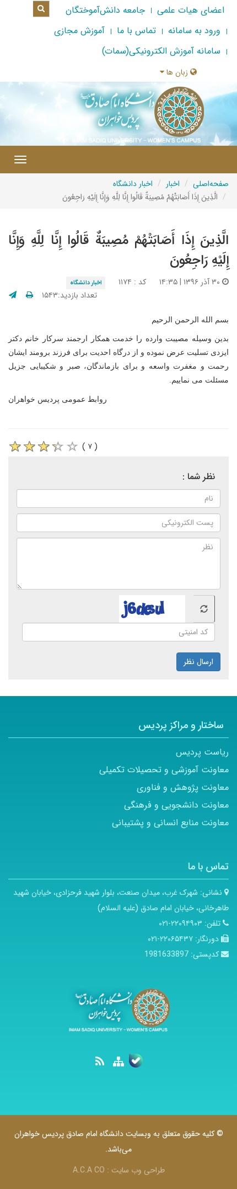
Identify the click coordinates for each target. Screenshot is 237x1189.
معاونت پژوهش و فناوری (183, 787)
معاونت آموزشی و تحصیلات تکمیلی (164, 770)
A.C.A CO (89, 1170)
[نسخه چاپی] (29, 295)
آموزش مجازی (79, 31)
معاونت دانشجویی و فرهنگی (176, 805)
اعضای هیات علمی (190, 10)
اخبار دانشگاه (133, 184)
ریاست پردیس (202, 752)
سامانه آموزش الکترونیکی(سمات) (161, 51)
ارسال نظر (198, 662)
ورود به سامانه (194, 31)
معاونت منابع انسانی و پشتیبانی (170, 823)
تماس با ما (136, 31)
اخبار (173, 184)
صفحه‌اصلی (211, 184)
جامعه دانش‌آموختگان (105, 10)
